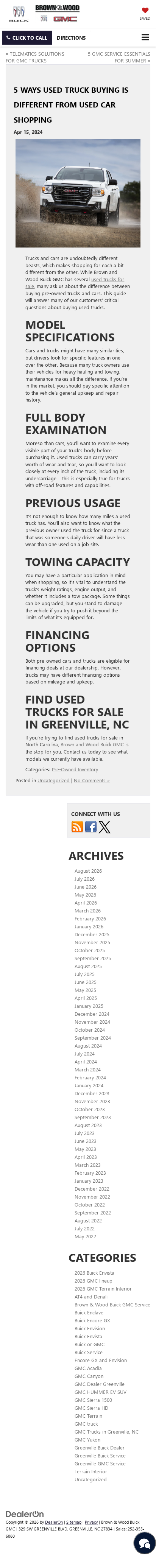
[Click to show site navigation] (145, 37)
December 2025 (92, 934)
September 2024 (93, 1037)
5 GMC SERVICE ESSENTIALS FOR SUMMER (119, 57)
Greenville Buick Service (100, 1455)
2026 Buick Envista (94, 1272)
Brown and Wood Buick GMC (92, 744)
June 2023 (86, 1141)
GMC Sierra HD (91, 1407)
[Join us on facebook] (91, 826)
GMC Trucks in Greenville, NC (107, 1431)
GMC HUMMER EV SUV (100, 1392)
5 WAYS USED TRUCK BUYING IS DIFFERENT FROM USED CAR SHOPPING (71, 104)
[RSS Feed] (77, 826)
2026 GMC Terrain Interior (103, 1288)
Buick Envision (90, 1328)
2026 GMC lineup (93, 1280)
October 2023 (90, 1109)
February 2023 (90, 1172)
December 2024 (92, 1013)
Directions (71, 37)
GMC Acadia (88, 1368)
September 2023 (93, 1117)
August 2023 (88, 1125)
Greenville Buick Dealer (100, 1447)
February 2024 (90, 1077)
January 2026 (89, 926)
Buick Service (89, 1352)
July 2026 (85, 878)
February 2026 (90, 918)
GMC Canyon (89, 1376)
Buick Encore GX (92, 1320)
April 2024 (86, 1061)
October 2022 (90, 1204)
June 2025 (86, 982)
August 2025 (88, 966)
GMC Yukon (87, 1439)
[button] (27, 38)
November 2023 (92, 1101)
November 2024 (92, 1021)
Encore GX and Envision (101, 1360)
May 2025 (85, 990)
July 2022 (85, 1228)
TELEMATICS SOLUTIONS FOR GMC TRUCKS (35, 57)
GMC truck (86, 1423)
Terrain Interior (91, 1471)
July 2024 (85, 1053)
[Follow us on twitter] (104, 826)
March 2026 (88, 910)
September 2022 (93, 1212)
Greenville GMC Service (100, 1463)
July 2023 (85, 1133)
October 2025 (90, 950)
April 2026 (86, 902)
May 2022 (85, 1236)
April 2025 (86, 998)
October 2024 (90, 1029)
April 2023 (86, 1157)
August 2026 (88, 870)
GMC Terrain (88, 1415)
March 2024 (88, 1069)
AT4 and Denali (91, 1296)
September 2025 (93, 958)
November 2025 (92, 942)
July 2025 (85, 974)
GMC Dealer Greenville (100, 1384)
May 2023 (85, 1149)
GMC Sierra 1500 (93, 1400)
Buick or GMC (90, 1344)
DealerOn (54, 1522)
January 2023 (89, 1180)
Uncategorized (53, 780)
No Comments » (92, 780)
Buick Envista (88, 1336)
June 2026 (86, 886)
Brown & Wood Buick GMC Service (112, 1304)
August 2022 (88, 1220)
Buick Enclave (89, 1312)
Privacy (91, 1522)
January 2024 (89, 1085)
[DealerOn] (25, 1513)
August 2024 (88, 1045)
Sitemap (73, 1522)
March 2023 (88, 1164)
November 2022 (92, 1196)
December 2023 (92, 1093)
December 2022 (92, 1188)
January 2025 (89, 1006)
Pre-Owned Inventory (75, 769)
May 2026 (85, 894)
